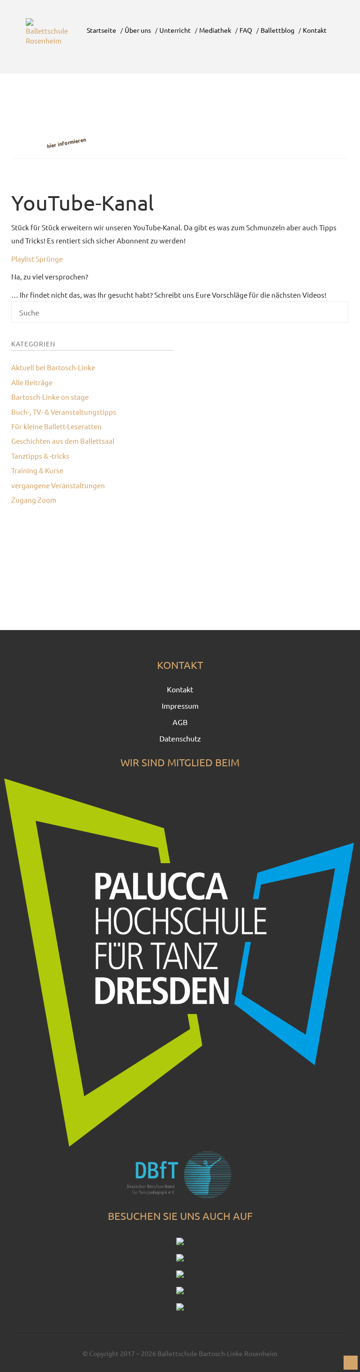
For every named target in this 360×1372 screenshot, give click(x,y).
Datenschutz (180, 738)
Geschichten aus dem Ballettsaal (62, 440)
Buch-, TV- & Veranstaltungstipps (63, 411)
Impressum (180, 705)
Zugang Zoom (33, 499)
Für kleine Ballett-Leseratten (56, 426)
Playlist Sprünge (37, 258)
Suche (306, 315)
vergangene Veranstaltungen (58, 485)
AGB (180, 721)
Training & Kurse (37, 470)
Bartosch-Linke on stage (50, 396)
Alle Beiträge (31, 382)
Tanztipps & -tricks (40, 455)
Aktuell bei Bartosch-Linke (53, 367)
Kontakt (180, 689)
